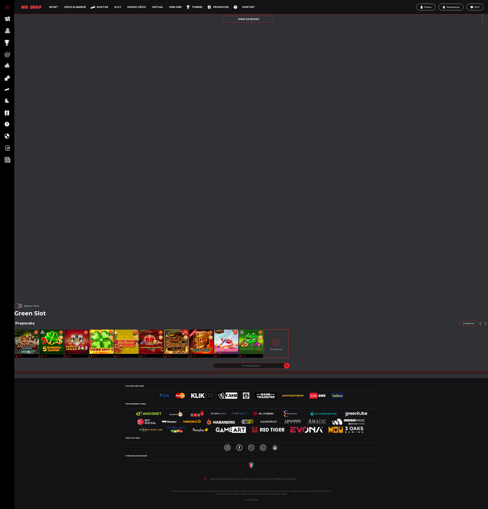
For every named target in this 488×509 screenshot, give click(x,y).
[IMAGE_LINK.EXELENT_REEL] (176, 429)
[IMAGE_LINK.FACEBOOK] (239, 446)
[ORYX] (218, 412)
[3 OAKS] (346, 429)
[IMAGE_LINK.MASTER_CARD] (180, 394)
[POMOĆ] (235, 7)
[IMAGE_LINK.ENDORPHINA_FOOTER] (290, 412)
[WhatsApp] (263, 446)
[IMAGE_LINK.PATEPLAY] (200, 429)
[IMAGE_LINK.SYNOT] (239, 412)
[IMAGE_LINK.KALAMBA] (292, 421)
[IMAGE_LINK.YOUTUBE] (275, 446)
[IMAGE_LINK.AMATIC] (316, 421)
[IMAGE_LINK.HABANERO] (221, 421)
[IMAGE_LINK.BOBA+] (337, 394)
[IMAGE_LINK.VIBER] (251, 446)
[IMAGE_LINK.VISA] (164, 394)
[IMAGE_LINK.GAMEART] (231, 429)
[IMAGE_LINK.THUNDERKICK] (192, 421)
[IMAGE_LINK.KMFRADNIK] (251, 464)
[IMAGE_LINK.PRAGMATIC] (176, 412)
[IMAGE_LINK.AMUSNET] (149, 412)
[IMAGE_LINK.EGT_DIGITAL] (147, 421)
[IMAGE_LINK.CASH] (227, 394)
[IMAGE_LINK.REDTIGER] (268, 429)
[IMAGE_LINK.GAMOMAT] (269, 421)
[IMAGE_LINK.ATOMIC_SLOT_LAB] (150, 429)
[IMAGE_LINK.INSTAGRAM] (227, 446)
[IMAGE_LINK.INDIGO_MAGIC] (348, 421)
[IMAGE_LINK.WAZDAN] (169, 421)
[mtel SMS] (317, 394)
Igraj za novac (31, 305)
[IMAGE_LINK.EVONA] (306, 429)
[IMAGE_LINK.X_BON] (246, 394)
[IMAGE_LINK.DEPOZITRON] (292, 394)
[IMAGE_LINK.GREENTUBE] (356, 412)
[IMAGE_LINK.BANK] (265, 394)
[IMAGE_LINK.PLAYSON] (263, 412)
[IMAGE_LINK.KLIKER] (202, 394)
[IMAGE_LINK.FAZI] (197, 412)
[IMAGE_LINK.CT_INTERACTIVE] (323, 412)
